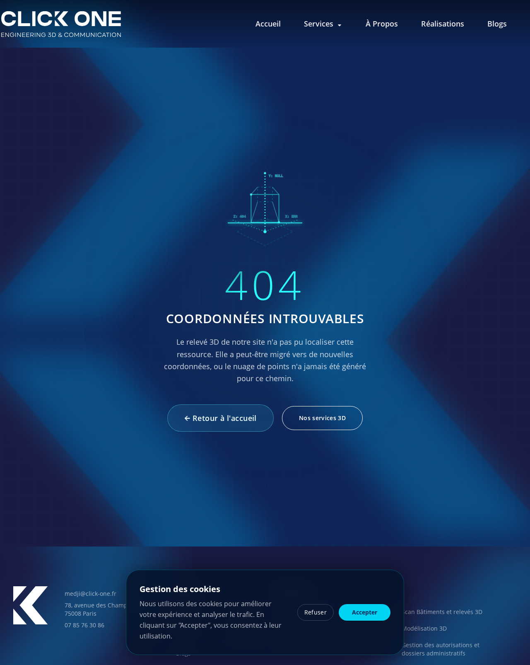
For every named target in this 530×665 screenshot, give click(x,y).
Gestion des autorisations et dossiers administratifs (440, 649)
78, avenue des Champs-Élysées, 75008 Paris (109, 609)
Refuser (315, 612)
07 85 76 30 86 (84, 625)
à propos (382, 24)
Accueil (268, 24)
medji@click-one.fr (90, 593)
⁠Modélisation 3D (424, 628)
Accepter (364, 612)
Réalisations (442, 24)
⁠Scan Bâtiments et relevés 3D (442, 612)
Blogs (497, 24)
